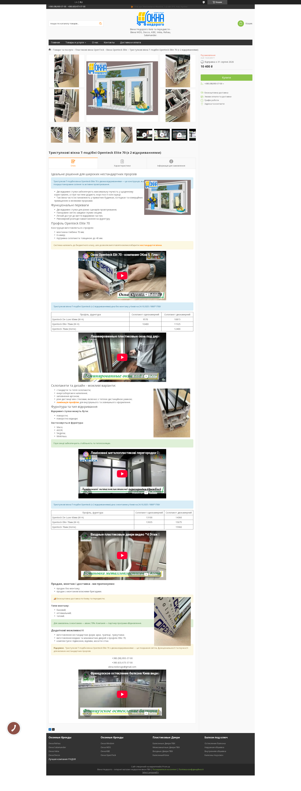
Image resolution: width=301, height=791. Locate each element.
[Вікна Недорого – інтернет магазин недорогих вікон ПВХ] (150, 18)
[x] (53, 729)
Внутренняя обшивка (215, 751)
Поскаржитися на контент (165, 769)
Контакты (109, 42)
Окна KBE (105, 751)
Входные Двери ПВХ (163, 751)
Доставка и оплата (130, 42)
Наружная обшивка (214, 747)
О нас (95, 42)
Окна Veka (54, 751)
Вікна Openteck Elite (116, 49)
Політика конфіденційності (191, 769)
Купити (226, 77)
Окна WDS (106, 747)
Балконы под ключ (214, 755)
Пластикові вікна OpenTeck (89, 49)
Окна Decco (54, 755)
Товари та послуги (63, 49)
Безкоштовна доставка (216, 92)
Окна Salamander (57, 747)
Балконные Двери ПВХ (164, 743)
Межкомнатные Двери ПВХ (166, 747)
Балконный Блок (161, 755)
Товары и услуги (74, 42)
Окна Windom (107, 743)
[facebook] (50, 729)
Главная (55, 42)
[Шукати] (100, 23)
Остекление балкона (215, 743)
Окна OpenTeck (108, 755)
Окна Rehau (55, 743)
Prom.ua (166, 766)
